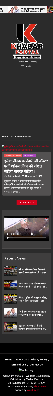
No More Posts (27, 203)
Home (8, 359)
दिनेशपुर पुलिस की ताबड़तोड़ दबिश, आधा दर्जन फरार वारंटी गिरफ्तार (33, 299)
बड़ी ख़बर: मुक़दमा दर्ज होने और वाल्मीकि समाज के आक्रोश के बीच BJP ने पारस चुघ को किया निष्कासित (32, 327)
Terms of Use (18, 364)
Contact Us (36, 364)
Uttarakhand (29, 155)
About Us (21, 359)
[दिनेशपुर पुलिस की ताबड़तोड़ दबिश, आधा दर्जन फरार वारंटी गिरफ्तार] (10, 299)
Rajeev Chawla (14, 176)
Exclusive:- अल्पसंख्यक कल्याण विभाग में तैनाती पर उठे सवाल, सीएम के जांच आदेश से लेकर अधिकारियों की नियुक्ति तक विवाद (33, 285)
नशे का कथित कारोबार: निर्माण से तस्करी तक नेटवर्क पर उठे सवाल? (32, 271)
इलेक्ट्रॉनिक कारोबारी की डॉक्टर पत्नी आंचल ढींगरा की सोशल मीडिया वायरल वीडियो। (26, 166)
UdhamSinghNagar (13, 155)
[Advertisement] (26, 101)
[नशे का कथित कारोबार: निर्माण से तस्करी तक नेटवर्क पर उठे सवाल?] (10, 271)
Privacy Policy (39, 359)
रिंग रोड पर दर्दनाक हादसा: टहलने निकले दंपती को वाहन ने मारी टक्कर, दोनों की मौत (29, 10)
